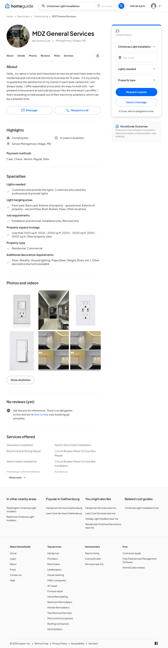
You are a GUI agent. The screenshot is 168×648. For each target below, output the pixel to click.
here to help (41, 414)
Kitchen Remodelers (58, 607)
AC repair (52, 585)
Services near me (94, 564)
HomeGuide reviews (134, 567)
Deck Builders (54, 629)
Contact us (15, 574)
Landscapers (54, 569)
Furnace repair (55, 591)
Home (10, 16)
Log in (13, 558)
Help (12, 580)
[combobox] (67, 6)
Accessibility (77, 643)
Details (21, 55)
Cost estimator (93, 558)
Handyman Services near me (100, 507)
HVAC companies (56, 580)
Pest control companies (60, 618)
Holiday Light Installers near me (101, 518)
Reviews (45, 55)
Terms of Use (41, 643)
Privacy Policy (59, 643)
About (10, 55)
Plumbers (52, 558)
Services (68, 55)
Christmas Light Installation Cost (142, 507)
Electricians (23, 16)
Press (13, 569)
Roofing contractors (58, 623)
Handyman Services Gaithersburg (64, 507)
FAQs (57, 55)
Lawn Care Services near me (100, 513)
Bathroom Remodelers (59, 602)
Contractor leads (132, 553)
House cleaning (55, 574)
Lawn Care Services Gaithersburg (64, 513)
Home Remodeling (57, 596)
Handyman (53, 553)
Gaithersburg (41, 16)
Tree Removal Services (59, 612)
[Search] (121, 6)
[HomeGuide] (19, 5)
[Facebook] (156, 643)
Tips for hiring (92, 553)
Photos (33, 55)
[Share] (97, 55)
